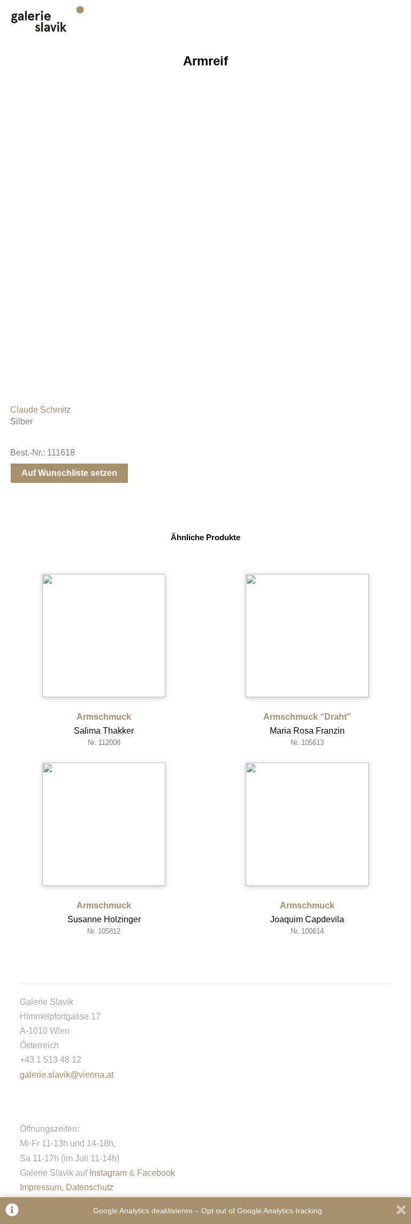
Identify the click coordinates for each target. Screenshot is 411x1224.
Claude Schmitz (40, 409)
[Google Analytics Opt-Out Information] (12, 1211)
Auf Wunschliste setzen (69, 472)
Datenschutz (89, 1187)
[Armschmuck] (103, 635)
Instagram (108, 1172)
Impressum (41, 1187)
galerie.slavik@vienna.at (66, 1074)
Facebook (156, 1172)
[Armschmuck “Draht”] (307, 635)
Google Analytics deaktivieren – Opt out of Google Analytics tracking (207, 1210)
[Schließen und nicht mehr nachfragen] (401, 1211)
